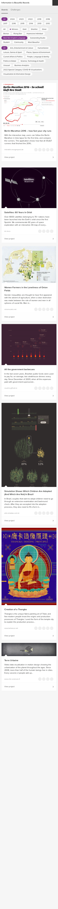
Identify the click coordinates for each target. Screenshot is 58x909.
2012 (48, 23)
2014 (31, 23)
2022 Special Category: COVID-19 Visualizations (22, 70)
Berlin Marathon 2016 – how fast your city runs (27, 131)
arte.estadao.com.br (11, 513)
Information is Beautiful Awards (15, 3)
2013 (39, 23)
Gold (24, 29)
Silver (44, 29)
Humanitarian (43, 48)
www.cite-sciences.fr (12, 679)
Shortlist (34, 29)
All (4, 19)
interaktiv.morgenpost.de (13, 150)
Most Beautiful (33, 42)
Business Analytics (21, 65)
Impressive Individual (35, 33)
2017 (5, 23)
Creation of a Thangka (15, 609)
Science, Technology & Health (32, 61)
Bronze (6, 33)
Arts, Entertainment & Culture (21, 48)
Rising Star (18, 33)
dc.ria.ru (7, 231)
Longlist (36, 149)
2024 (12, 19)
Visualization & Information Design (16, 74)
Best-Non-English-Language (14, 38)
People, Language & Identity (38, 57)
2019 (39, 19)
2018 (48, 19)
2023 (21, 19)
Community (18, 42)
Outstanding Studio (37, 38)
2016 (14, 23)
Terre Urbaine (11, 660)
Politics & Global (9, 61)
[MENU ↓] (55, 3)
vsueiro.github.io (10, 388)
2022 (30, 19)
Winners (15, 29)
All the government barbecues (19, 369)
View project (9, 157)
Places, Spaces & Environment (38, 52)
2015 (22, 23)
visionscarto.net (10, 309)
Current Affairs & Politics (13, 57)
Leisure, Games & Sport (12, 52)
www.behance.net (11, 628)
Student (6, 42)
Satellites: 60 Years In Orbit (18, 212)
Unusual (6, 65)
